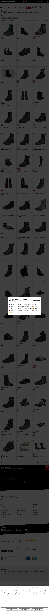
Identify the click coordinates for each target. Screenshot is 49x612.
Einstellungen (37, 609)
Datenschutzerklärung (41, 594)
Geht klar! (11, 609)
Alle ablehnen (24, 609)
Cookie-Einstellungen (11, 594)
